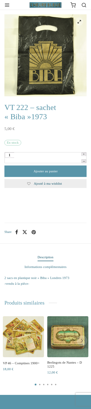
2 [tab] (39, 384)
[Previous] (9, 340)
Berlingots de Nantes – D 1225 (64, 364)
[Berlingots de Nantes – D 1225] (67, 336)
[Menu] (7, 5)
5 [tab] (51, 384)
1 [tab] (35, 384)
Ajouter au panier (46, 171)
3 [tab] (43, 384)
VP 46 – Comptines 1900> (21, 363)
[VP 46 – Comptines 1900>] (23, 336)
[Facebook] (16, 232)
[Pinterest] (33, 232)
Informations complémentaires (45, 267)
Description (45, 257)
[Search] (84, 5)
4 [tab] (47, 384)
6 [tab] (55, 384)
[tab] (45, 257)
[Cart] (73, 5)
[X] (25, 232)
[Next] (82, 340)
